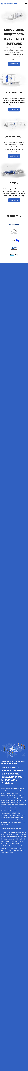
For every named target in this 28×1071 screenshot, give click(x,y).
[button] (26, 3)
